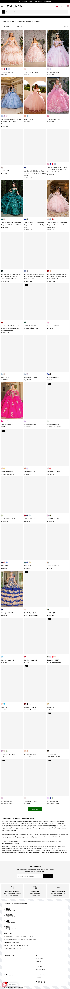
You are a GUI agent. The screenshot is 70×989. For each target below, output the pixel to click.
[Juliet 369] (12, 683)
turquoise (4, 704)
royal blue (25, 168)
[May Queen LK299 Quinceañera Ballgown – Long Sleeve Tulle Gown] (12, 95)
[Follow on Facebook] (36, 982)
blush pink (2, 69)
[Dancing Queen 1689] (12, 589)
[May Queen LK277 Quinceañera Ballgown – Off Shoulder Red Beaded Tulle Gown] (12, 301)
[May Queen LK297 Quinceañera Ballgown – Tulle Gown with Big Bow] (35, 198)
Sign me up (48, 876)
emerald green (25, 563)
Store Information (40, 975)
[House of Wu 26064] (58, 447)
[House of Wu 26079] (35, 447)
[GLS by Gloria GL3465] (35, 48)
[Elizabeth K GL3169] (35, 301)
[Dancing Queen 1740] (12, 400)
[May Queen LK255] (35, 730)
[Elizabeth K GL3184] (58, 353)
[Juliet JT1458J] (12, 353)
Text (7, 920)
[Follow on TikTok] (44, 982)
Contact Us (39, 964)
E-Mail (8, 926)
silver (27, 271)
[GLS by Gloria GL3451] (12, 730)
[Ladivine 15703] (12, 147)
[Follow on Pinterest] (42, 982)
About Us (38, 977)
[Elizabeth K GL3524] (35, 400)
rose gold (4, 219)
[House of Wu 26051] (35, 777)
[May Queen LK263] (58, 48)
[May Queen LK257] (12, 777)
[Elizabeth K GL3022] (58, 730)
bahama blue (27, 116)
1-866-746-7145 (40, 966)
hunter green (2, 219)
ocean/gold (50, 515)
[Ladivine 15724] (58, 683)
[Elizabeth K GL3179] (12, 48)
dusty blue (2, 116)
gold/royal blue (2, 609)
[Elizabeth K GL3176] (58, 400)
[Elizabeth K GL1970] (35, 683)
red (53, 164)
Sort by (19, 26)
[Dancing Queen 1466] (35, 636)
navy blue (7, 69)
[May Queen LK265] (35, 494)
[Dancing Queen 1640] (12, 636)
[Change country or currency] (57, 6)
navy (27, 515)
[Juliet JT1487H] (35, 95)
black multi (25, 468)
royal (50, 798)
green (25, 322)
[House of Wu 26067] (35, 353)
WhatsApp (9, 914)
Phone (8, 908)
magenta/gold (48, 515)
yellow (4, 468)
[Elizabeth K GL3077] (58, 636)
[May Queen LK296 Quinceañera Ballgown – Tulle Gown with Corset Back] (58, 198)
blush (25, 69)
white (50, 69)
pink (48, 69)
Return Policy (39, 958)
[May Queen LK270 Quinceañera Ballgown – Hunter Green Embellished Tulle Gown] (12, 250)
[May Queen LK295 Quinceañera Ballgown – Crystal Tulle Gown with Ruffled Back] (58, 250)
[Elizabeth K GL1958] (12, 447)
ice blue (48, 563)
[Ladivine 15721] (58, 589)
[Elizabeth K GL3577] (58, 542)
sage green (27, 219)
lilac (9, 69)
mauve (4, 751)
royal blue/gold (48, 374)
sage (2, 515)
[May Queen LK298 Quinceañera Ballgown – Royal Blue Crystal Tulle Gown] (35, 147)
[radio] (65, 26)
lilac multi (27, 468)
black (48, 751)
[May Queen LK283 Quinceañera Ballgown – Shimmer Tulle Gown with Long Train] (35, 250)
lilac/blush (2, 798)
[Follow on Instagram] (39, 982)
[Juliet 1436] (35, 542)
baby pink (25, 116)
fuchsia (2, 421)
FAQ (37, 955)
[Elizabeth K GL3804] (58, 95)
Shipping (38, 961)
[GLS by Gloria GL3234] (35, 589)
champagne (2, 168)
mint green (48, 421)
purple (7, 421)
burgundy (4, 69)
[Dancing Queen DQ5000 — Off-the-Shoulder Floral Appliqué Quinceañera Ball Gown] (58, 145)
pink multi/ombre (27, 374)
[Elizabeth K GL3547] (58, 301)
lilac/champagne (25, 610)
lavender (25, 421)
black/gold (50, 374)
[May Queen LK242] (58, 777)
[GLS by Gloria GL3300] (12, 494)
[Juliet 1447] (12, 542)
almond (48, 468)
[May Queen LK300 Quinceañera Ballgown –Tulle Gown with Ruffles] (12, 198)
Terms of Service (40, 969)
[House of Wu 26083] (58, 494)
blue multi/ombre (25, 374)
